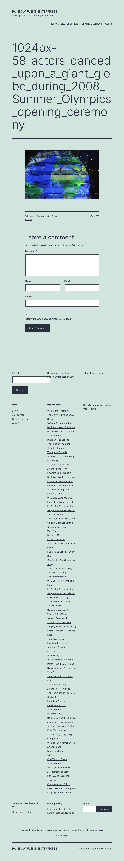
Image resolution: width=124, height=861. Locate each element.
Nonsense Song (55, 751)
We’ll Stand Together (58, 411)
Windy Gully (53, 655)
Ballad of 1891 (54, 535)
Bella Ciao (52, 651)
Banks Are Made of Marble (60, 477)
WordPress (105, 848)
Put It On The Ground (58, 440)
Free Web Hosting (56, 730)
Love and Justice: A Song (60, 481)
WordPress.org (19, 423)
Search (86, 803)
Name (29, 281)
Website (29, 296)
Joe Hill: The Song (56, 572)
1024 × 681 (94, 216)
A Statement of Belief (58, 771)
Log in (15, 411)
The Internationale (56, 576)
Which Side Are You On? (59, 498)
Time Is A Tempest (56, 639)
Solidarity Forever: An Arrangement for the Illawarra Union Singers (59, 468)
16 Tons (51, 755)
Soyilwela (52, 697)
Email (67, 281)
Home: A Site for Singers (64, 23)
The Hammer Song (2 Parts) (61, 693)
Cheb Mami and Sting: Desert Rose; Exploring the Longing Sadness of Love (61, 788)
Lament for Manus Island (60, 502)
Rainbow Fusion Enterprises (34, 11)
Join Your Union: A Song (59, 568)
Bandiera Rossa (55, 713)
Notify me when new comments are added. (48, 319)
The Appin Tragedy (57, 452)
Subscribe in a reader (93, 373)
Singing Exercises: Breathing (62, 626)
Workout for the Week (58, 767)
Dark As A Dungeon (57, 701)
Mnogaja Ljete (54, 493)
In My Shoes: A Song (58, 597)
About (108, 23)
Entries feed (18, 415)
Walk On (51, 531)
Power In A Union (56, 539)
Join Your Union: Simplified (61, 518)
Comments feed (20, 419)
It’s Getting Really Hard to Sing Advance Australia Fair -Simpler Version (61, 510)
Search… (16, 373)
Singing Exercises (92, 23)
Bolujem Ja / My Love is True (62, 718)
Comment (31, 251)
